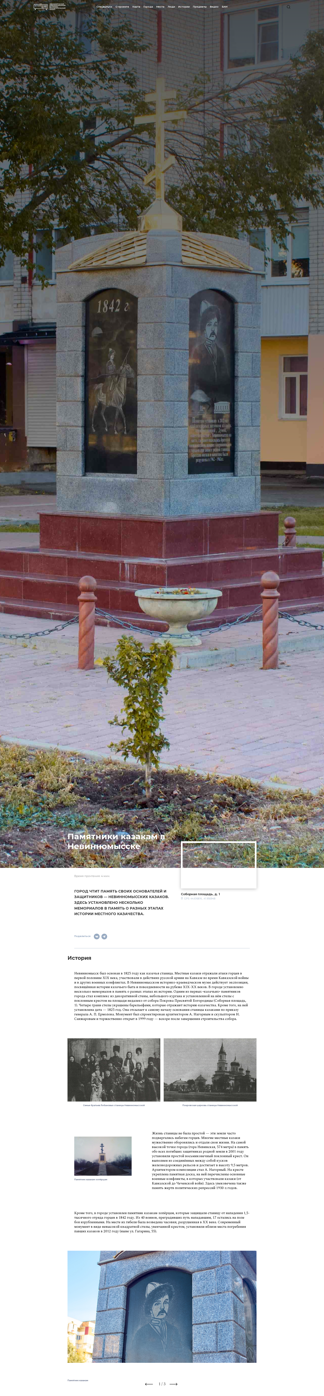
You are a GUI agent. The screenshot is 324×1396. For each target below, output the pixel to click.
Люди (171, 7)
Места (160, 7)
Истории (184, 7)
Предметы (200, 7)
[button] (149, 1384)
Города (148, 7)
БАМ (225, 7)
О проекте (122, 7)
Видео (214, 7)
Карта (136, 7)
